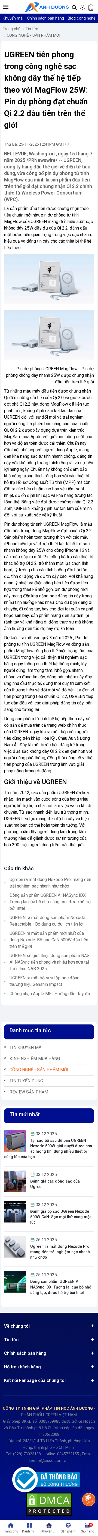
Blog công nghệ (82, 18)
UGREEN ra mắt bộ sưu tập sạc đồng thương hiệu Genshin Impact (44, 981)
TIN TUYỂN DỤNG (26, 1080)
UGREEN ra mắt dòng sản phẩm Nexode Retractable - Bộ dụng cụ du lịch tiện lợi (47, 921)
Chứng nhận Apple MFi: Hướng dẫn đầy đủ (50, 993)
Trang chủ (11, 29)
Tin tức (32, 29)
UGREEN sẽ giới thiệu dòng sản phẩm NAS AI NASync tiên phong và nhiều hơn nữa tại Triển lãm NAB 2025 (50, 962)
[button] (5, 7)
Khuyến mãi (13, 18)
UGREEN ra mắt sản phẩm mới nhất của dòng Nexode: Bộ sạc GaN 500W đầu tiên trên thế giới (49, 940)
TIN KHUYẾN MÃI (26, 1047)
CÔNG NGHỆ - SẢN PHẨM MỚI (33, 35)
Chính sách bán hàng (45, 18)
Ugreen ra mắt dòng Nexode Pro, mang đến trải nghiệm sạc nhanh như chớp (50, 883)
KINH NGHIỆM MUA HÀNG (35, 1058)
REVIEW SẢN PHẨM (29, 1092)
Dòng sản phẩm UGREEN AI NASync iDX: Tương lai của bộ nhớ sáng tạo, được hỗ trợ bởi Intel (50, 902)
